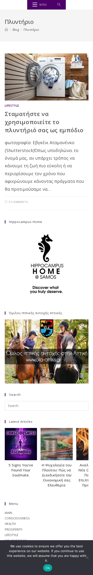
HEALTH (10, 524)
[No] (87, 557)
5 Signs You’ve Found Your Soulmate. (21, 470)
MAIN (8, 513)
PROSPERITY (13, 529)
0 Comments (18, 202)
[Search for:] (59, 5)
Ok (48, 568)
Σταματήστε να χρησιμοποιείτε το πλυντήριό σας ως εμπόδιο (44, 122)
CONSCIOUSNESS (17, 518)
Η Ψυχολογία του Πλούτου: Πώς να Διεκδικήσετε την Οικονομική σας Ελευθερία (57, 475)
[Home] (6, 29)
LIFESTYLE (12, 106)
